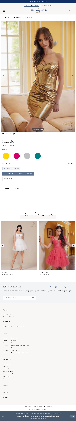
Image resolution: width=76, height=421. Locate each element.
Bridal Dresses (7, 390)
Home (7, 18)
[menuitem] (31, 5)
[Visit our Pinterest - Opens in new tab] (60, 286)
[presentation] (19, 245)
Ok (73, 416)
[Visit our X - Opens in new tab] (65, 286)
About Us (5, 366)
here (44, 419)
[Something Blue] (38, 10)
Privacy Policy (28, 406)
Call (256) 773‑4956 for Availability (18, 174)
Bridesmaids (6, 395)
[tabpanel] (38, 76)
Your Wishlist (6, 364)
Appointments (7, 376)
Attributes (8, 179)
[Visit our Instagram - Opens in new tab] (56, 286)
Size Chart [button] (70, 164)
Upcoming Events (8, 371)
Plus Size (5, 392)
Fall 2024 (28, 18)
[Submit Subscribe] (33, 298)
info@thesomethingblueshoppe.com (13, 327)
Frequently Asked (8, 374)
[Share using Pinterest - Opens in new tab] (10, 134)
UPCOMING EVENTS (35, 2)
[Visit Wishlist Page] (69, 10)
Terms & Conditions (38, 406)
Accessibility (48, 406)
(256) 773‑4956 (7, 322)
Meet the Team (7, 369)
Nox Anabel (16, 18)
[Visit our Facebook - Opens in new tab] (51, 286)
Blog (4, 379)
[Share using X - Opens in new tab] (14, 134)
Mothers (5, 397)
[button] (4, 11)
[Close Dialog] (3, 416)
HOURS (44, 2)
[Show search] (7, 10)
